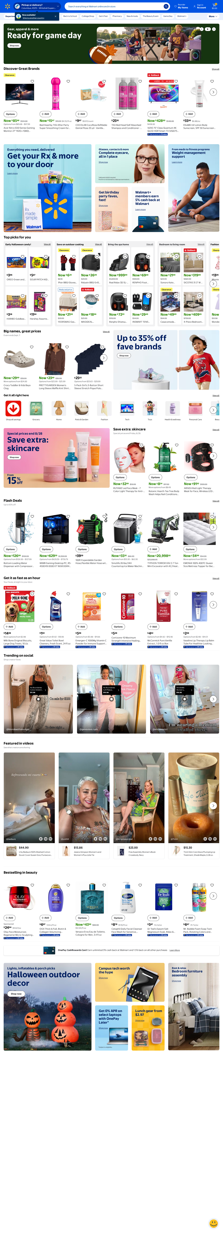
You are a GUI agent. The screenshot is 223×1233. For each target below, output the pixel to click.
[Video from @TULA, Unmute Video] (210, 839)
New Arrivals (132, 16)
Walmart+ (181, 16)
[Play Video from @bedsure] (29, 798)
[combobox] (117, 6)
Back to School (70, 16)
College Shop (88, 16)
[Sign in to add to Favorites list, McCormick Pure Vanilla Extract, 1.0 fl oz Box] (176, 593)
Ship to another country (33, 18)
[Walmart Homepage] (8, 6)
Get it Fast (103, 16)
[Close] (56, 16)
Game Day (167, 16)
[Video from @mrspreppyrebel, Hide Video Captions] (160, 839)
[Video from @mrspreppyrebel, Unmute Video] (155, 839)
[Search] (166, 6)
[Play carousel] (208, 29)
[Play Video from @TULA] (193, 798)
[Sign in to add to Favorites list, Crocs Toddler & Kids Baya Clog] (31, 346)
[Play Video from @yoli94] (84, 798)
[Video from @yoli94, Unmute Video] (100, 839)
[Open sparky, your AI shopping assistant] (213, 1223)
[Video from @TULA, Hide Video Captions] (215, 839)
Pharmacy (117, 16)
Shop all (215, 69)
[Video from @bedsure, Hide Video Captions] (50, 839)
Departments (11, 16)
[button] (181, 6)
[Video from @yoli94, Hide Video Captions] (105, 839)
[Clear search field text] (159, 6)
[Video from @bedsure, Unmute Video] (45, 839)
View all (47, 244)
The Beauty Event (151, 16)
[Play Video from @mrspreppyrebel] (138, 798)
